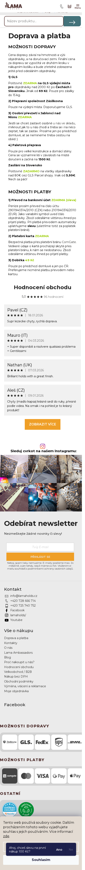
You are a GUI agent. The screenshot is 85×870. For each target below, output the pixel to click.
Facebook (17, 610)
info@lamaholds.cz (23, 596)
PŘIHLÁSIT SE (40, 556)
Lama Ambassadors (18, 653)
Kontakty (10, 643)
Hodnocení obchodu (42, 287)
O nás (8, 648)
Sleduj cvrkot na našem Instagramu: (44, 451)
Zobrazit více (42, 424)
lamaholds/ (18, 615)
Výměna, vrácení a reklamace (25, 686)
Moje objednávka (16, 691)
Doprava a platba (16, 638)
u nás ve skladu (64, 123)
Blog (7, 657)
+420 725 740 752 (23, 605)
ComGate (69, 242)
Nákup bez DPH (16, 676)
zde (6, 836)
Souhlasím (41, 860)
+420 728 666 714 (23, 601)
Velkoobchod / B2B (18, 672)
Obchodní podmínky (18, 681)
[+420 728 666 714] (61, 6)
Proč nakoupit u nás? (19, 662)
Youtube (16, 620)
